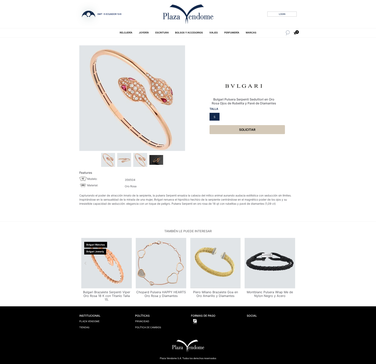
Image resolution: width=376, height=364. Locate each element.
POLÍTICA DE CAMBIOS (148, 327)
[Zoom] (108, 159)
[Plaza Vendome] (188, 14)
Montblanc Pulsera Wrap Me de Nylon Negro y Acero (270, 294)
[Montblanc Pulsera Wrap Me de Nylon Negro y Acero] (270, 263)
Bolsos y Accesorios (189, 32)
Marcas (251, 32)
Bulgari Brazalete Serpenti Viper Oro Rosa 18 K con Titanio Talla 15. (106, 295)
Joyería (144, 32)
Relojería (126, 32)
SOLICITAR (247, 130)
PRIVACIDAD (142, 321)
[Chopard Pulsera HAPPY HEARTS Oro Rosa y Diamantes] (161, 263)
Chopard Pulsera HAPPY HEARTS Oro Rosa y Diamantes (161, 294)
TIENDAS (84, 327)
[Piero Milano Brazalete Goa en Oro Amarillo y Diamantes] (215, 263)
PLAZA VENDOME (89, 321)
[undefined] (132, 98)
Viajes (213, 32)
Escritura (162, 32)
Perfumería (231, 32)
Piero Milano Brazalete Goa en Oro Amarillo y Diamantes (215, 294)
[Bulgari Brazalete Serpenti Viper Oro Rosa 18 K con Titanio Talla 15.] (106, 263)
